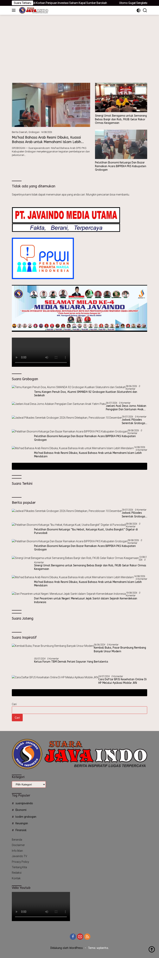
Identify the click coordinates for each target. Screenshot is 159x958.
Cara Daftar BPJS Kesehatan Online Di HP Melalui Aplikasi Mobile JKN (122, 681)
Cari (14, 704)
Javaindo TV (19, 856)
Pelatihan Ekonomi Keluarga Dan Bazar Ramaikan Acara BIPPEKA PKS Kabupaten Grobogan (120, 166)
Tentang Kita (19, 867)
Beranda (17, 839)
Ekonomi (21, 810)
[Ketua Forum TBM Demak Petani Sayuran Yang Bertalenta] (21, 664)
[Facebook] (73, 937)
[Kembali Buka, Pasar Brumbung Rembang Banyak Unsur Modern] (53, 645)
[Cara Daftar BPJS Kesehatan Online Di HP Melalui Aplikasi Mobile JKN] (55, 677)
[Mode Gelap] (138, 10)
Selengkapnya (78, 466)
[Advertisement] (79, 44)
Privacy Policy (20, 861)
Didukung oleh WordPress (66, 948)
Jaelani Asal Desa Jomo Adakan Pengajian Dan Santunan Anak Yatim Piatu (126, 407)
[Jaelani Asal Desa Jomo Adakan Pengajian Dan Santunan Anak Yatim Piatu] (59, 404)
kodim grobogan (26, 816)
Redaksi (17, 872)
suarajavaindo (24, 803)
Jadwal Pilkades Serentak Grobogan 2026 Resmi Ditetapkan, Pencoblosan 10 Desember (134, 421)
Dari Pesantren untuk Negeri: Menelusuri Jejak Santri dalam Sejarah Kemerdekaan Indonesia (85, 600)
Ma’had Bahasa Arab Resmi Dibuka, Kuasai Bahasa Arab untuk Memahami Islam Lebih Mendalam (46, 142)
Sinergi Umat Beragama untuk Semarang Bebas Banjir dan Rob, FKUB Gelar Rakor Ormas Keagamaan (121, 119)
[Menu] (14, 10)
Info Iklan (17, 850)
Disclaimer (18, 845)
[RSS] (87, 937)
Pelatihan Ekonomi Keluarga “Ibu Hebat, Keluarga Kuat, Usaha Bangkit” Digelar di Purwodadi (86, 531)
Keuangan (22, 823)
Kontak (16, 878)
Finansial (21, 830)
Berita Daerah (19, 132)
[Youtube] (80, 937)
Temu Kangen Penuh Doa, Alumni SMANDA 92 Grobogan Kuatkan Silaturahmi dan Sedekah (85, 393)
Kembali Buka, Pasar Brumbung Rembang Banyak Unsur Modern (120, 649)
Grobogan (34, 132)
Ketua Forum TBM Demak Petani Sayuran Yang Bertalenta (71, 661)
